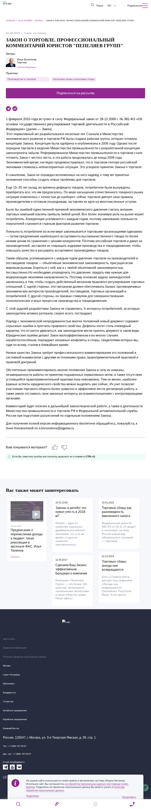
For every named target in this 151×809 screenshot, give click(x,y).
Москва (6, 665)
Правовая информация (14, 648)
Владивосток (9, 692)
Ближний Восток (11, 728)
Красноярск (9, 683)
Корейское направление (15, 719)
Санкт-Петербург (11, 675)
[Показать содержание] (145, 6)
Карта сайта (9, 639)
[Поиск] (18, 804)
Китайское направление (15, 710)
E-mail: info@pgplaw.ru (14, 762)
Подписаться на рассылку (76, 93)
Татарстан (8, 701)
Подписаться (134, 5)
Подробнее (32, 796)
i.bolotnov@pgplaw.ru (26, 67)
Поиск (99, 5)
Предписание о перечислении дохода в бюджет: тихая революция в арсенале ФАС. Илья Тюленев (26, 540)
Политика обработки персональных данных (24, 657)
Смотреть (15, 557)
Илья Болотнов (26, 59)
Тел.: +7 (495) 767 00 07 (14, 746)
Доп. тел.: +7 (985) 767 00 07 (17, 754)
